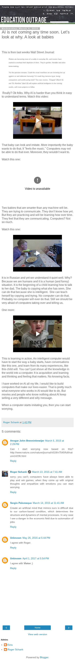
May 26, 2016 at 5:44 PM (36, 537)
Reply (13, 460)
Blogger (44, 657)
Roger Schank (18, 471)
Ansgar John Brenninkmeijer (27, 440)
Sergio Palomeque (21, 503)
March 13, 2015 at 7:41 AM (47, 471)
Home (37, 627)
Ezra (10, 644)
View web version (37, 634)
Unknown (15, 537)
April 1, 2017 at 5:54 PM (35, 558)
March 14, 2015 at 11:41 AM (48, 503)
